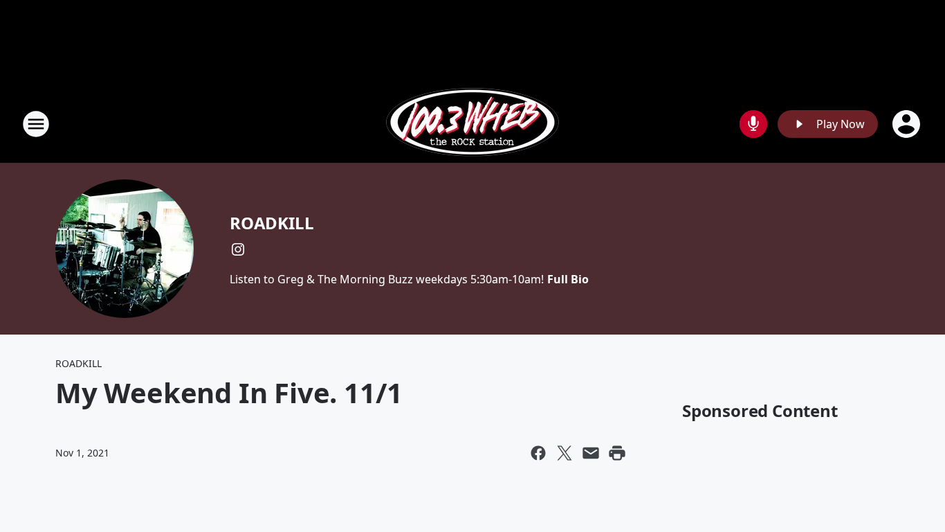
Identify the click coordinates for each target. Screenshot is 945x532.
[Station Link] (472, 123)
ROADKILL (271, 222)
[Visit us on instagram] (238, 249)
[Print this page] (617, 453)
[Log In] (907, 124)
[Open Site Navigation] (36, 124)
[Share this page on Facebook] (538, 453)
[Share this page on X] (564, 453)
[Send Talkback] (753, 124)
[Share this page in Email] (590, 453)
